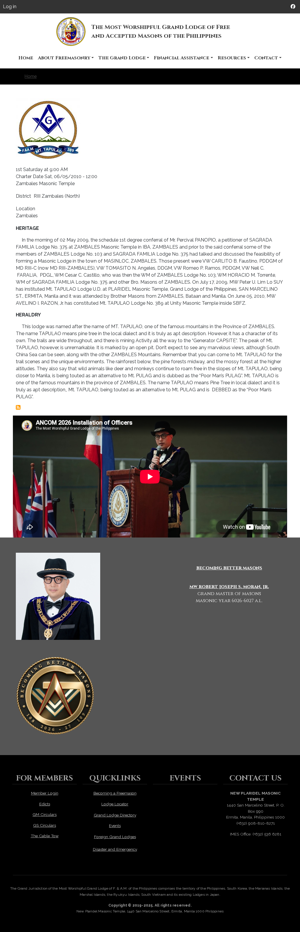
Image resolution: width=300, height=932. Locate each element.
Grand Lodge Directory (115, 815)
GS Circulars (44, 825)
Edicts (44, 804)
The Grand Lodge (122, 58)
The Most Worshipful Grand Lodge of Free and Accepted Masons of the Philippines (160, 31)
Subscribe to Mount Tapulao (18, 407)
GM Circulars (45, 814)
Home (25, 58)
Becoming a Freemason (115, 793)
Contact (266, 58)
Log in (9, 6)
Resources (232, 58)
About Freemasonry (64, 58)
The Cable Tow (45, 835)
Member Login (44, 793)
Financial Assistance (181, 58)
